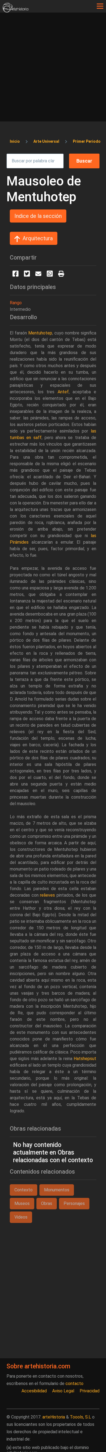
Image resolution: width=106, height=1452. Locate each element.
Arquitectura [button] (38, 238)
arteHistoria (53, 1417)
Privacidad (89, 1390)
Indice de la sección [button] (38, 216)
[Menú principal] (100, 6)
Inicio (15, 141)
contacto (74, 1383)
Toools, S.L (80, 1417)
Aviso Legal (63, 1390)
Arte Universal (46, 141)
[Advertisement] (53, 68)
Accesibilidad (34, 1390)
